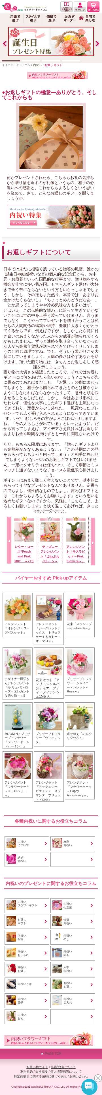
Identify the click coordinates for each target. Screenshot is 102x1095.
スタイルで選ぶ (33, 18)
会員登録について (63, 1067)
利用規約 (26, 1071)
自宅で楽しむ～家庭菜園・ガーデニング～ (87, 18)
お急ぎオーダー (69, 18)
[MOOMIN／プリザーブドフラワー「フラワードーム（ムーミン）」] (17, 704)
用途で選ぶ (15, 18)
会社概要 (41, 1071)
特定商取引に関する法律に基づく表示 (40, 1076)
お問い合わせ (78, 1076)
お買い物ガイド (37, 1067)
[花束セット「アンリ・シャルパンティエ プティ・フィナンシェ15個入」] (48, 649)
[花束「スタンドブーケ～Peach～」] (80, 594)
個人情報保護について (66, 1071)
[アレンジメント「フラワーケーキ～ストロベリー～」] (17, 753)
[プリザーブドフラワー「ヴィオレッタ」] (48, 704)
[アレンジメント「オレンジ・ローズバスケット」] (17, 594)
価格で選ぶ (51, 18)
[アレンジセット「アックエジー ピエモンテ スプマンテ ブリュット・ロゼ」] (48, 753)
